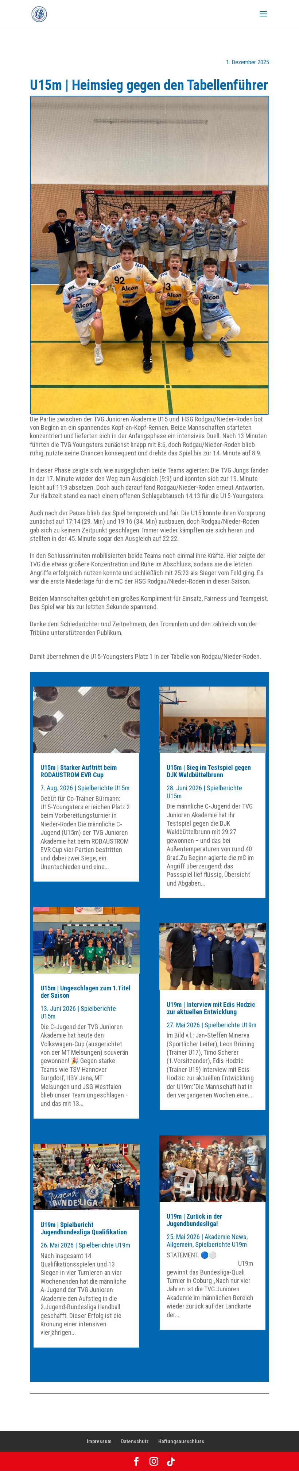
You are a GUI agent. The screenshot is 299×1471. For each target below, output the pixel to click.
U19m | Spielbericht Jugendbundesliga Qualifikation (83, 1228)
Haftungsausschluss (181, 1441)
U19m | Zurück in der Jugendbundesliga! (194, 1219)
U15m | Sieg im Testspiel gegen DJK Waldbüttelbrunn (209, 771)
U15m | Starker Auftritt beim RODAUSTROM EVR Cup (78, 771)
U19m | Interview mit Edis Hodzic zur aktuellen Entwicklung (211, 1008)
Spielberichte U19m (104, 1245)
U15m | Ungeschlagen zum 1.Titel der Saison (85, 991)
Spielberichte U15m (103, 788)
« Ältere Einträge (52, 1366)
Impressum (99, 1441)
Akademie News (225, 1237)
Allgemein (180, 1244)
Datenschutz (135, 1441)
